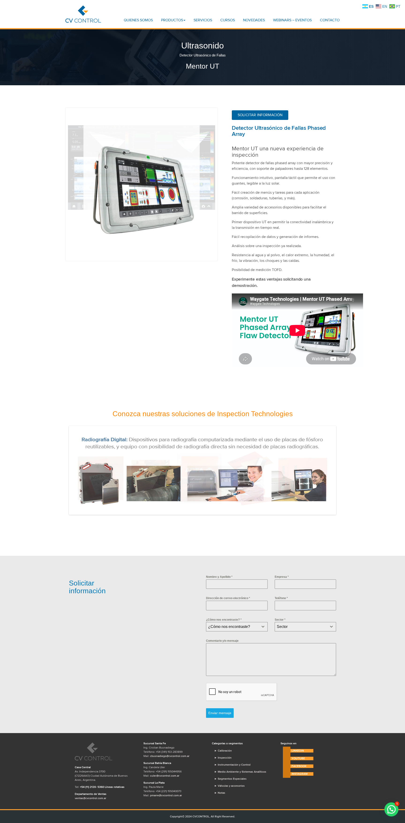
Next (342, 470)
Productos (172, 20)
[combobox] (237, 626)
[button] (391, 809)
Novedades (254, 20)
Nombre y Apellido (219, 576)
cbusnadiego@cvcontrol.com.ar (169, 756)
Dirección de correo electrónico (228, 598)
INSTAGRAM (300, 773)
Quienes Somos (138, 20)
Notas (219, 792)
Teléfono (281, 598)
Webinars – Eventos (292, 20)
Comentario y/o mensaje (222, 640)
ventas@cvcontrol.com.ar (90, 798)
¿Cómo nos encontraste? (224, 619)
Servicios (203, 20)
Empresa (282, 576)
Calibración (223, 750)
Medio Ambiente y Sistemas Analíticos (240, 771)
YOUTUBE (298, 758)
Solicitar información (260, 115)
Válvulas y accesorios (229, 785)
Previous (61, 187)
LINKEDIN (298, 750)
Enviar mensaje (219, 713)
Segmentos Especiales (230, 778)
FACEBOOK (299, 766)
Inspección (223, 757)
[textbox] (232, 626)
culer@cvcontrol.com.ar (164, 775)
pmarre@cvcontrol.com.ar (166, 795)
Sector (280, 619)
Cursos (227, 20)
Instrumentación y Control (232, 764)
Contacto (330, 20)
